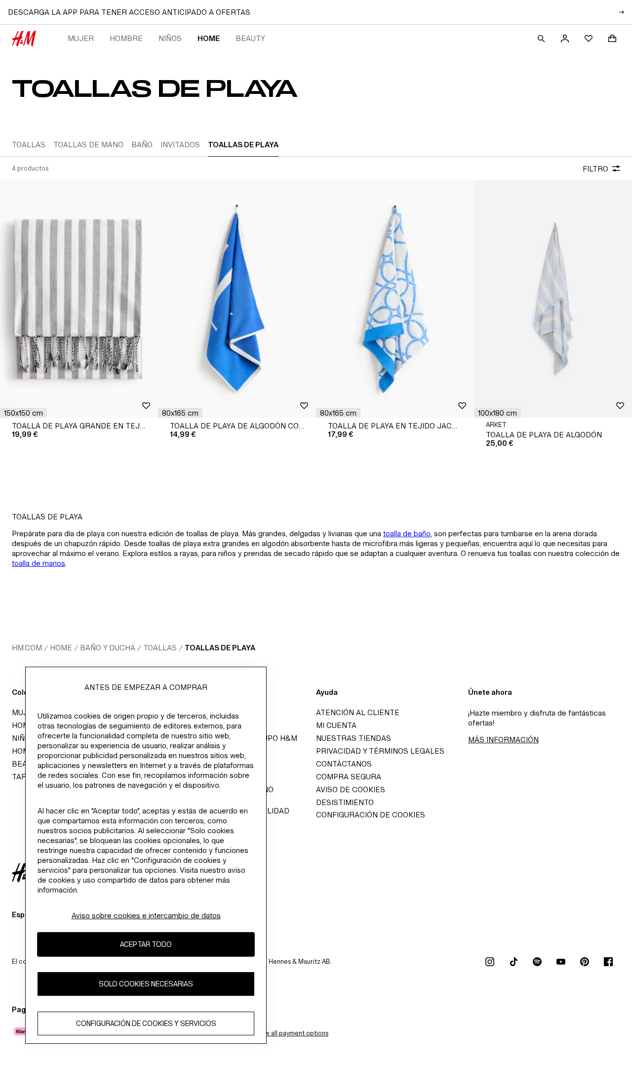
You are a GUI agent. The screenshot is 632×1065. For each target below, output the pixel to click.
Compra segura (348, 776)
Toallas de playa (220, 647)
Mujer (81, 38)
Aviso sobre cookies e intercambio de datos (146, 915)
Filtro (595, 169)
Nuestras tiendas (353, 738)
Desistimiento (345, 802)
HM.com (27, 647)
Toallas (160, 647)
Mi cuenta (336, 725)
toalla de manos (38, 563)
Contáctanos (344, 764)
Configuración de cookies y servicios (146, 1023)
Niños (170, 38)
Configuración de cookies (370, 814)
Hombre (126, 38)
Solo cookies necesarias (146, 984)
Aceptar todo (146, 944)
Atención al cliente (357, 712)
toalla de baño (407, 533)
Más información (503, 739)
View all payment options (291, 1033)
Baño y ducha (107, 647)
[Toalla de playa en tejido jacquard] (395, 299)
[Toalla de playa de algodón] (553, 299)
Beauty (250, 38)
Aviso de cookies (350, 789)
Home (209, 38)
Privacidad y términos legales (380, 751)
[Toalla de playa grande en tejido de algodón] (79, 299)
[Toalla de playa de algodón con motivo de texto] (237, 299)
